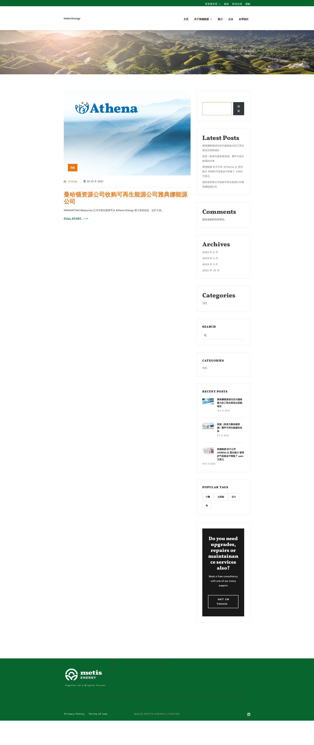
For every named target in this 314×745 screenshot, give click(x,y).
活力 (234, 496)
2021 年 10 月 (210, 270)
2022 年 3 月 (210, 264)
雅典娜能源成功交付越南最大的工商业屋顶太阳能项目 (229, 403)
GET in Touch (223, 601)
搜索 (204, 99)
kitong (72, 181)
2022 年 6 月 (210, 252)
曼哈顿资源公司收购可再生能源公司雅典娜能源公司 (125, 198)
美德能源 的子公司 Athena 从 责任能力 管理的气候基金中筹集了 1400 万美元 (222, 171)
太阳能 (221, 496)
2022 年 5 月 (210, 258)
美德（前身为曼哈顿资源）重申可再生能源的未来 (229, 428)
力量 (208, 496)
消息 (204, 303)
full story (73, 218)
